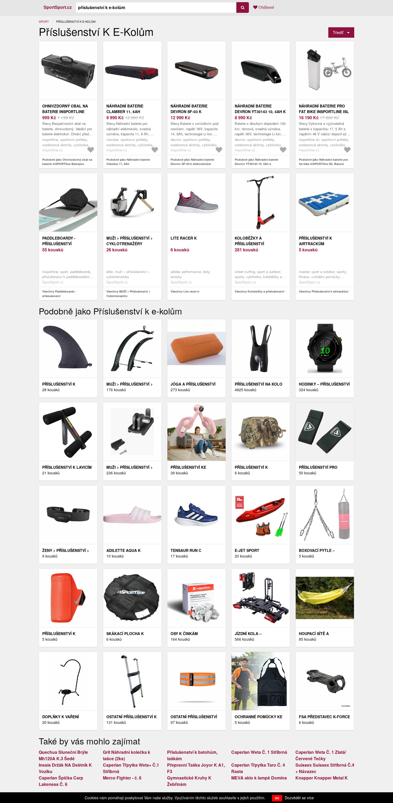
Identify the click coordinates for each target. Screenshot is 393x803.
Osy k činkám (184, 633)
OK (277, 798)
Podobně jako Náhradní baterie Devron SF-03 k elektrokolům (192, 161)
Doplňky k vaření (60, 716)
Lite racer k (184, 238)
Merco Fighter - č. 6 (122, 778)
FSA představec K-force (324, 716)
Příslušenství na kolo (258, 384)
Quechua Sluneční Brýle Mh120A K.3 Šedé (63, 755)
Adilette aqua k (123, 550)
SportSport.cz (58, 7)
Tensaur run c (186, 550)
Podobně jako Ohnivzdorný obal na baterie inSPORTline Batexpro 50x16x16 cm (67, 163)
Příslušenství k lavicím (67, 467)
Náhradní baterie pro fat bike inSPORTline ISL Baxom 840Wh (324, 111)
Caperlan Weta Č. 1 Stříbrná (259, 752)
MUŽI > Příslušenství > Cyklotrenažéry (129, 240)
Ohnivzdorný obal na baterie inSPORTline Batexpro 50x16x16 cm (65, 111)
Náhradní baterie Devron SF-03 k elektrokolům (189, 111)
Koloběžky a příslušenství (249, 240)
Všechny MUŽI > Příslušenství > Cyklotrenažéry (128, 293)
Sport (44, 21)
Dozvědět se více (299, 797)
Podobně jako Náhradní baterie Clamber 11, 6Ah (128, 161)
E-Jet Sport (247, 550)
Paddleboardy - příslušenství (58, 240)
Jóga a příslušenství (193, 384)
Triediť (338, 32)
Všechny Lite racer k (185, 291)
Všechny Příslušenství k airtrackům (323, 291)
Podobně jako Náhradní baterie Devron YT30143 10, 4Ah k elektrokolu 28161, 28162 (256, 163)
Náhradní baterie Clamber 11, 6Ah (124, 108)
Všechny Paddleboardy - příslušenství (59, 293)
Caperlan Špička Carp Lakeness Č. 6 (61, 781)
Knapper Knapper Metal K (321, 778)
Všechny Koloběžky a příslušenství (259, 291)
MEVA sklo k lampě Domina (259, 778)
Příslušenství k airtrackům (315, 240)
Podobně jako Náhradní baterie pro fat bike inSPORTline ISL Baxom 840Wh (323, 163)
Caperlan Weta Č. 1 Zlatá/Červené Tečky (320, 755)
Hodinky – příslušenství (324, 384)
